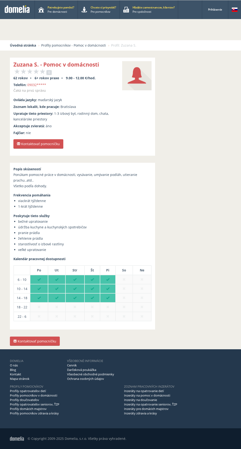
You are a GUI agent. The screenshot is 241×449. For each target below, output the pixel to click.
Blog (13, 370)
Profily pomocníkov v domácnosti (33, 395)
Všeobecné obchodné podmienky (90, 374)
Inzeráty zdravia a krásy (140, 413)
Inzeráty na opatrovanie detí (144, 391)
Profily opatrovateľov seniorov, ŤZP (34, 404)
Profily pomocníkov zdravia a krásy (34, 413)
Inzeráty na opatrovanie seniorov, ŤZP (150, 404)
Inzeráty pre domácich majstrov (146, 409)
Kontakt (15, 374)
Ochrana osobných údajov (85, 379)
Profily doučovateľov (24, 400)
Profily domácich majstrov (28, 409)
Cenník (72, 365)
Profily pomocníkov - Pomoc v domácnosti (73, 45)
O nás (14, 365)
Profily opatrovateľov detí (28, 391)
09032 (36, 85)
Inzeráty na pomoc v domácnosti (147, 395)
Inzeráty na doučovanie (140, 400)
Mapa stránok (19, 379)
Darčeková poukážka (81, 370)
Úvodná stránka (23, 45)
